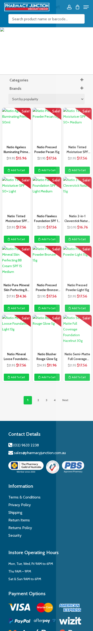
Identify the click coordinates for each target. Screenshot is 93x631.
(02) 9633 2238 (25, 445)
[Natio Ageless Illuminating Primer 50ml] (16, 126)
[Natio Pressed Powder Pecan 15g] (47, 126)
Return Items (19, 520)
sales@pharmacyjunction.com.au (40, 453)
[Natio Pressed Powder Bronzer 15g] (47, 264)
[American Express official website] (70, 608)
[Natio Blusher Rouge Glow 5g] (47, 333)
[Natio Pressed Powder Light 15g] (77, 264)
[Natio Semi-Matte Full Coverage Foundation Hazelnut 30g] (77, 333)
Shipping (15, 512)
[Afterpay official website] (45, 621)
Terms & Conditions (24, 497)
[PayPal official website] (19, 621)
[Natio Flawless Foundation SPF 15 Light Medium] (47, 195)
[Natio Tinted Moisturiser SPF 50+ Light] (16, 195)
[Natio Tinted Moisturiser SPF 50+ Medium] (77, 126)
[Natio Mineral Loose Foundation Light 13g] (16, 333)
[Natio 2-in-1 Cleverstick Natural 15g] (77, 195)
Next (65, 400)
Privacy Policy (19, 505)
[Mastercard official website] (45, 608)
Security (14, 535)
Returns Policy (20, 527)
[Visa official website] (19, 608)
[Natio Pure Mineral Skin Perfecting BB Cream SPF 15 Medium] (16, 264)
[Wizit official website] (70, 621)
